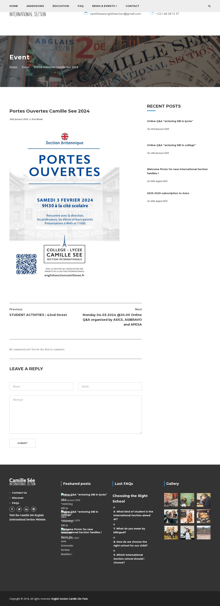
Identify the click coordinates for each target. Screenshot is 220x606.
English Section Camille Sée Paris (69, 598)
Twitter (19, 509)
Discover (18, 497)
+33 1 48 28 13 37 (167, 13)
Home (13, 6)
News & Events (103, 6)
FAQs (15, 503)
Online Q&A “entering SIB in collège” (171, 145)
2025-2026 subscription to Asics (168, 193)
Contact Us (19, 492)
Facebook (12, 509)
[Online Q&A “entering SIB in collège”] (67, 520)
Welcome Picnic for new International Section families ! (81, 531)
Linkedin (26, 509)
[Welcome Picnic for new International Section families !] (67, 541)
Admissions (35, 6)
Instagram (33, 509)
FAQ (81, 6)
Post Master (37, 119)
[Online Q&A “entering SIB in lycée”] (67, 503)
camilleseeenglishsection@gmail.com (115, 13)
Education (61, 6)
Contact (132, 6)
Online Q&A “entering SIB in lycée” (170, 121)
